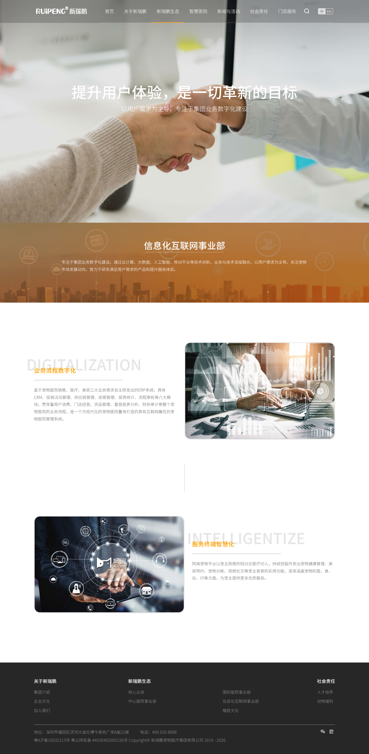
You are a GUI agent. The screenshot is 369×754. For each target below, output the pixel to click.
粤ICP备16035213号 (52, 740)
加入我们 (42, 710)
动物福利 (325, 701)
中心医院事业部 (142, 701)
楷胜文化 (231, 710)
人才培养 (325, 692)
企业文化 (42, 701)
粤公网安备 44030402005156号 (99, 740)
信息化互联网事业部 (241, 701)
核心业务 (136, 692)
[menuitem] (109, 11)
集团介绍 (42, 692)
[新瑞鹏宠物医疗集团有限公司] (64, 11)
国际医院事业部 (237, 692)
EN (329, 11)
